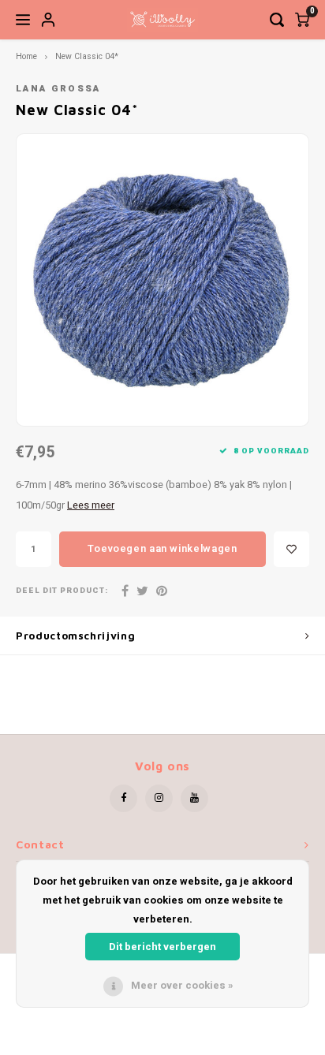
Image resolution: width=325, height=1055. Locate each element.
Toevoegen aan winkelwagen (162, 548)
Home (26, 56)
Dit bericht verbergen (162, 946)
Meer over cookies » (182, 985)
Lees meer (90, 505)
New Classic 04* (86, 56)
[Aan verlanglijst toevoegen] (291, 549)
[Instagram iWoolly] (159, 798)
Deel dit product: (62, 591)
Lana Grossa (58, 88)
